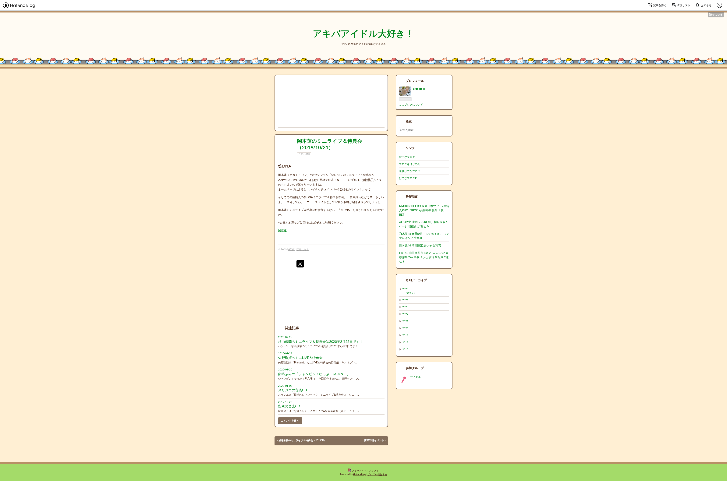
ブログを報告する (377, 474)
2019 (405, 335)
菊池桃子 (368, 179)
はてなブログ (407, 156)
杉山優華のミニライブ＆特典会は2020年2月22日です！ (320, 342)
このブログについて (411, 104)
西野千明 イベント (375, 440)
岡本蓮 (282, 230)
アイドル (415, 377)
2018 (405, 342)
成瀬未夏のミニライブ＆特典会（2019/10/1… (302, 440)
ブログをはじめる (409, 164)
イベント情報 (304, 154)
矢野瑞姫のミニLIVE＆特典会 (300, 358)
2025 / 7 (410, 292)
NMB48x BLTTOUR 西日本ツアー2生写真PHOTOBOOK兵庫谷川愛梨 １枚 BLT (424, 210)
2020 (405, 328)
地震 (291, 222)
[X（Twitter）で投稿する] (300, 263)
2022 (405, 314)
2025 (405, 289)
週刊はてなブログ (409, 171)
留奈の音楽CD (289, 406)
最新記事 (412, 196)
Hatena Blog (359, 474)
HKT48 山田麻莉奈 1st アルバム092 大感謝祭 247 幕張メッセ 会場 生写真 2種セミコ (424, 257)
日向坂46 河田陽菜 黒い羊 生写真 (420, 245)
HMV (313, 179)
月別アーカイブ (416, 280)
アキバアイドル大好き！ (363, 33)
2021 (405, 321)
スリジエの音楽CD (292, 390)
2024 (405, 300)
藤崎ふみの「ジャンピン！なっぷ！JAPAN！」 (314, 374)
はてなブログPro (409, 178)
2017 (405, 349)
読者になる (715, 14)
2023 (405, 307)
